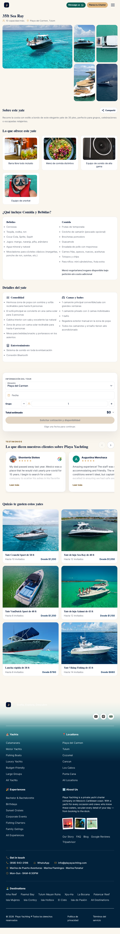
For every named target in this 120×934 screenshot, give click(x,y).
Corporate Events (16, 816)
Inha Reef (11, 894)
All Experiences (15, 835)
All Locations (70, 780)
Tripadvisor (69, 841)
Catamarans (13, 742)
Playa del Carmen (72, 742)
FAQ (78, 836)
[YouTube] (96, 716)
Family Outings (14, 829)
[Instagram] (103, 716)
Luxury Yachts (14, 761)
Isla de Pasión (79, 899)
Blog (86, 836)
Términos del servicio (99, 918)
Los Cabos (68, 767)
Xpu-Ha (69, 894)
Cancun (66, 761)
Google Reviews (100, 836)
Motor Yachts (14, 749)
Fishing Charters (15, 822)
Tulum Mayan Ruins (49, 894)
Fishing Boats (13, 755)
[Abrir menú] (113, 4)
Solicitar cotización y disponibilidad (60, 420)
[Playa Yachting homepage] (8, 704)
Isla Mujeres (13, 899)
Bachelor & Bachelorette (20, 797)
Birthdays (11, 804)
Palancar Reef (102, 894)
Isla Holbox (47, 899)
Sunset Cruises (14, 810)
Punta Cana (69, 773)
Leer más (14, 485)
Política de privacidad (73, 918)
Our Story (68, 836)
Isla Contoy (30, 899)
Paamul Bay (27, 894)
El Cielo (62, 899)
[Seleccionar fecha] (59, 395)
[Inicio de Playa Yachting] (6, 4)
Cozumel (67, 755)
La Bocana (84, 894)
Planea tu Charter (97, 5)
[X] (111, 716)
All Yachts (12, 780)
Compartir (110, 110)
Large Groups (14, 773)
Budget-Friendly (15, 767)
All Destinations (100, 899)
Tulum (65, 749)
